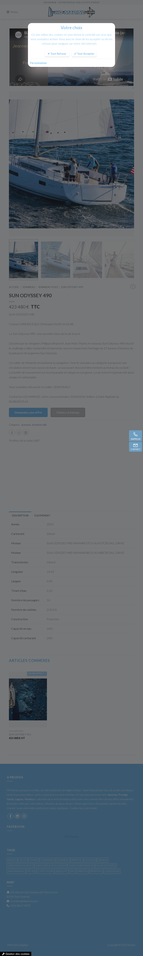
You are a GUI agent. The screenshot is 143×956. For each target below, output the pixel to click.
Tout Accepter (85, 53)
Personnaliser (38, 63)
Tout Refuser (58, 53)
